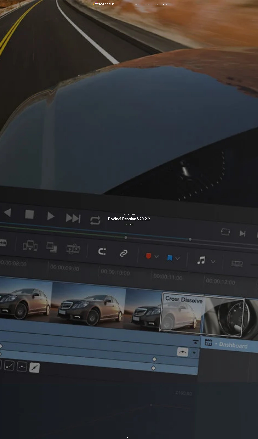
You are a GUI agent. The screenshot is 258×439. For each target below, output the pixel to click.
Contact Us (157, 4)
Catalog (137, 4)
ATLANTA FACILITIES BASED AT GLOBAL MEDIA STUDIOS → (129, 224)
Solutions (146, 4)
